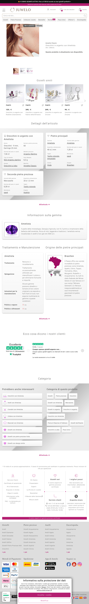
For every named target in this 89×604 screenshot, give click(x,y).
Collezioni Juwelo (30, 20)
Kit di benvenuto (12, 487)
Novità (51, 20)
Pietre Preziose (16, 20)
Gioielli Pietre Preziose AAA (12, 546)
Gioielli (5, 20)
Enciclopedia (81, 20)
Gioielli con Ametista (55, 403)
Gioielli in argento (54, 410)
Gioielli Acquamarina (31, 529)
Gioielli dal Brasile (77, 423)
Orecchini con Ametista (56, 416)
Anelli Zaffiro (6, 542)
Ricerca (85, 15)
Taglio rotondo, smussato (53, 157)
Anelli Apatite (50, 542)
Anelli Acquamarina (52, 529)
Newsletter (34, 493)
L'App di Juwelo (12, 493)
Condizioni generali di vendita (12, 595)
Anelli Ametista (50, 539)
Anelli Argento (50, 546)
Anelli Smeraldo (7, 536)
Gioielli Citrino (29, 549)
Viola (49, 165)
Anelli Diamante (7, 533)
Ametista (51, 143)
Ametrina (70, 542)
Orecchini (73, 396)
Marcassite (69, 403)
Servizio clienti (55, 500)
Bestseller (41, 20)
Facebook (69, 564)
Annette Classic (30, 165)
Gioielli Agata (28, 533)
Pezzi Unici (61, 20)
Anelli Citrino (49, 549)
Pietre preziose (61, 396)
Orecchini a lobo (10, 165)
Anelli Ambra (49, 536)
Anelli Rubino (7, 539)
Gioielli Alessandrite (31, 536)
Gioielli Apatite (29, 546)
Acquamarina (71, 529)
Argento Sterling (30, 154)
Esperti (33, 487)
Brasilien (70, 165)
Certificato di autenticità (12, 483)
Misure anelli (33, 500)
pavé (69, 156)
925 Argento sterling (12, 160)
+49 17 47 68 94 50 (55, 504)
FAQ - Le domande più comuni (13, 502)
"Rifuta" (43, 587)
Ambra (69, 539)
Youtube (74, 564)
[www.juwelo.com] (85, 598)
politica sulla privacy (43, 590)
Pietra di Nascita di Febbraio (57, 423)
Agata (69, 533)
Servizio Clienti (12, 480)
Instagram (79, 564)
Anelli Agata (49, 533)
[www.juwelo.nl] (76, 598)
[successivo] (85, 101)
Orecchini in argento (70, 410)
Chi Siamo (34, 480)
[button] (4, 10)
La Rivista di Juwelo (34, 490)
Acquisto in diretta (12, 490)
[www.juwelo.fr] (72, 598)
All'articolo (43, 204)
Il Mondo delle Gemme (33, 496)
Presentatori (34, 483)
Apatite (69, 549)
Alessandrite (71, 536)
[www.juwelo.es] (80, 598)
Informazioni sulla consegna (12, 497)
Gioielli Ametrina (29, 542)
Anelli (4, 529)
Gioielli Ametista (29, 539)
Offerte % (71, 20)
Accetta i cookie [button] (45, 595)
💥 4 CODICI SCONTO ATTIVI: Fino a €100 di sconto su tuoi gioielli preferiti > (44, 2)
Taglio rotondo (30, 186)
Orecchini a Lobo (53, 430)
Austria (27, 192)
